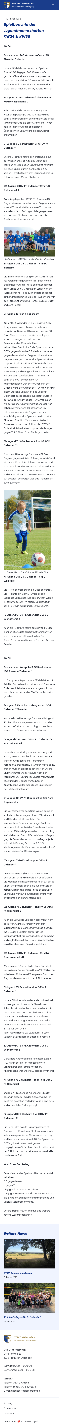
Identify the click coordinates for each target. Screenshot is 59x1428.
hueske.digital (31, 1421)
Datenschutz (10, 1408)
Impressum (9, 1413)
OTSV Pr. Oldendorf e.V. (23, 3)
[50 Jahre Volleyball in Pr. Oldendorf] (30, 1298)
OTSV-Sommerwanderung (18, 1273)
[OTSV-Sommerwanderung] (30, 1254)
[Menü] (52, 5)
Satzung (8, 1403)
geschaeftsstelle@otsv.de (25, 1390)
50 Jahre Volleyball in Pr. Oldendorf (22, 1317)
